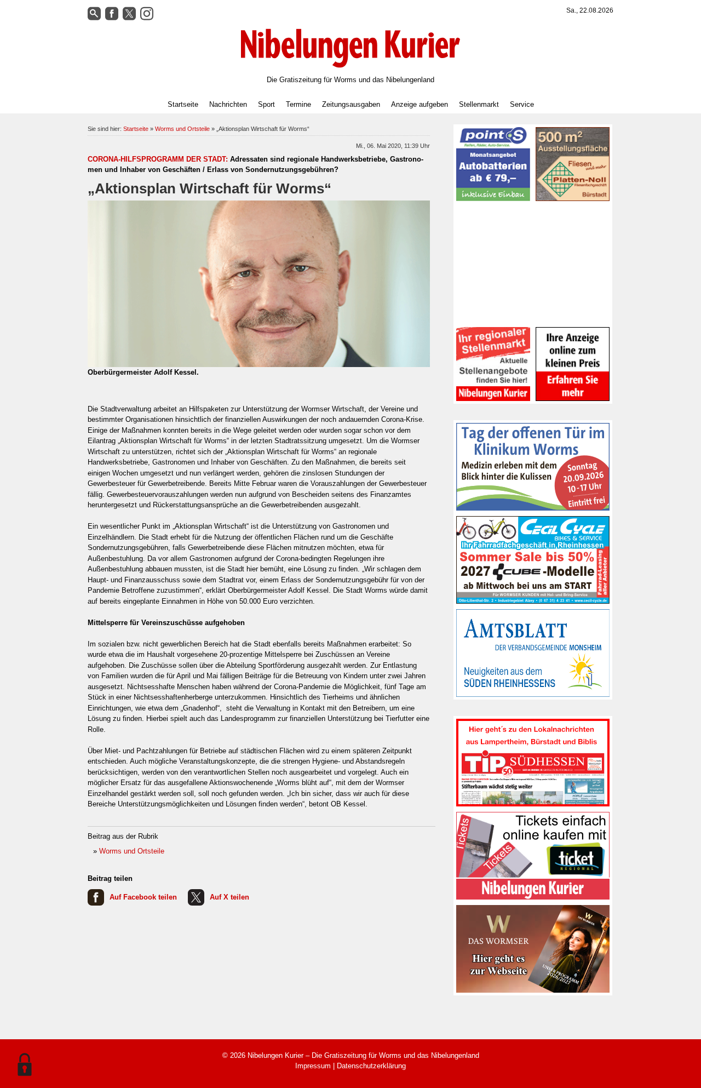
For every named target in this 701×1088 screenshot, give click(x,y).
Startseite (183, 104)
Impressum (313, 1066)
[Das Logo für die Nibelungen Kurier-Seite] (350, 48)
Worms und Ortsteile (182, 128)
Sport (266, 104)
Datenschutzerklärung (371, 1066)
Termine (298, 104)
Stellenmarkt (479, 104)
